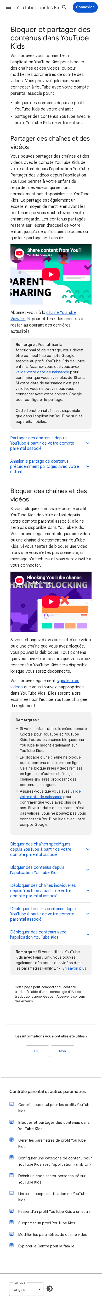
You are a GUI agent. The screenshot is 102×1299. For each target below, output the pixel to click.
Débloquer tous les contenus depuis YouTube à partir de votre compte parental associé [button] (43, 914)
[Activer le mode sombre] (49, 1289)
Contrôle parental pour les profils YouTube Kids (55, 1107)
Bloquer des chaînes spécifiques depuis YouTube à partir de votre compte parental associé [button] (40, 849)
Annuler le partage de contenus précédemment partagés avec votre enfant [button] (44, 466)
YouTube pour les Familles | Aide (39, 7)
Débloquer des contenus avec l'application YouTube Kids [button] (38, 935)
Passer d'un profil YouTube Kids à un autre (54, 1211)
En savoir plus (74, 968)
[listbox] (26, 1289)
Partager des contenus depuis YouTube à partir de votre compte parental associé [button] (42, 443)
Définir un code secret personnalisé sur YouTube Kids (52, 1179)
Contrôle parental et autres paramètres (47, 1091)
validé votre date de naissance (42, 372)
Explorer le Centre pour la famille (46, 1246)
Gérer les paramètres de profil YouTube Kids (52, 1143)
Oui (37, 1051)
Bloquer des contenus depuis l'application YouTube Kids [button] (37, 870)
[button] (8, 7)
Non (62, 1051)
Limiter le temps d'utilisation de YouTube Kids (53, 1196)
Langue (19, 1282)
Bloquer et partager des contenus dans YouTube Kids (54, 1125)
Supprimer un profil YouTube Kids (46, 1223)
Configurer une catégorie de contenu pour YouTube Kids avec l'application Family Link (55, 1161)
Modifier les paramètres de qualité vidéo (52, 1234)
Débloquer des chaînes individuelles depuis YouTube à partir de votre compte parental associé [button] (43, 891)
